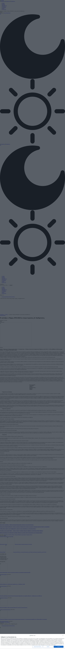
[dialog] (32, 641)
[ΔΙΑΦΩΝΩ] (63, 636)
